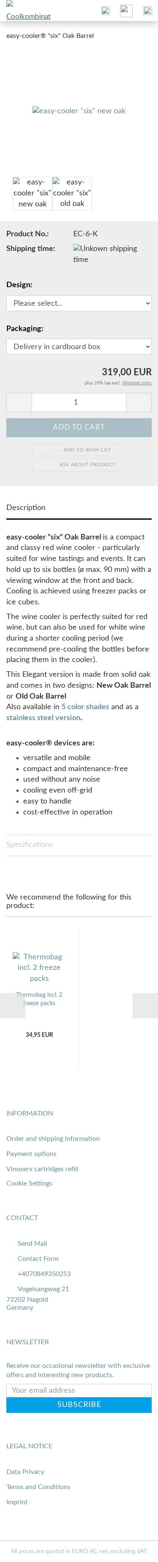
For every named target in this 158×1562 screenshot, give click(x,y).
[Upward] (134, 1549)
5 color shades (85, 707)
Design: (19, 285)
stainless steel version (43, 718)
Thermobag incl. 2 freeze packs (39, 999)
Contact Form (38, 1258)
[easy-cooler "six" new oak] (79, 111)
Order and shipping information (53, 1138)
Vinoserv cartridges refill (42, 1169)
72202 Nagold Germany (27, 1303)
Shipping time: (30, 249)
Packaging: (24, 329)
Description (26, 508)
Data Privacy (25, 1472)
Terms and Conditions (38, 1487)
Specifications (29, 845)
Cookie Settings (29, 1183)
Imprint (17, 1502)
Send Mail (32, 1243)
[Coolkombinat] (17, 10)
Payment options (31, 1154)
